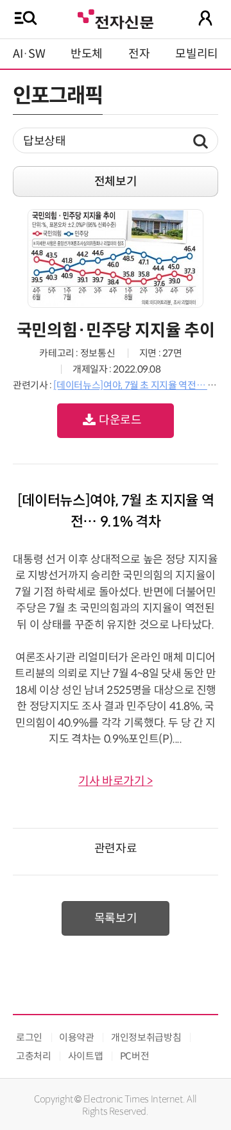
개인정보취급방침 (146, 1037)
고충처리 (33, 1056)
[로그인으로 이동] (205, 18)
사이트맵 (85, 1056)
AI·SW (29, 54)
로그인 (29, 1037)
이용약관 (76, 1037)
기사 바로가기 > (115, 781)
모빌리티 (196, 54)
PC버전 (135, 1056)
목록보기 (115, 918)
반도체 (87, 54)
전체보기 (115, 181)
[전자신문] (115, 17)
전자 (139, 54)
